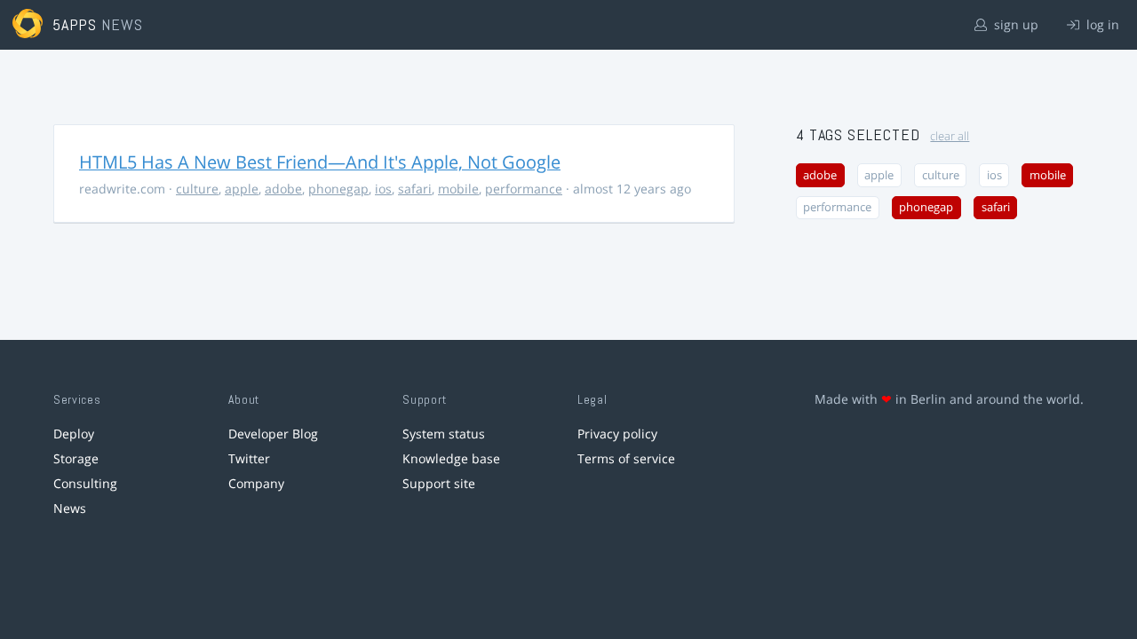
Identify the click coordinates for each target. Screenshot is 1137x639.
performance (523, 188)
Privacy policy (617, 433)
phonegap (338, 188)
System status (443, 433)
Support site (438, 483)
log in (1101, 24)
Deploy (73, 433)
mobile (458, 188)
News (69, 508)
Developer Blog (273, 433)
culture (197, 188)
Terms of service (626, 458)
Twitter (249, 458)
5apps (75, 24)
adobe (283, 188)
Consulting (85, 483)
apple (241, 188)
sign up (1014, 24)
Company (256, 483)
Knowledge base (451, 458)
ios (383, 188)
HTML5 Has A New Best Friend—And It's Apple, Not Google (320, 162)
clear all (949, 136)
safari (415, 188)
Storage (76, 458)
